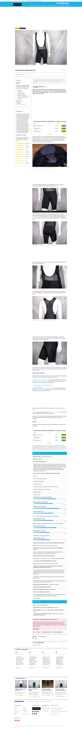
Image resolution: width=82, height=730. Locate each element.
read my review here (40, 389)
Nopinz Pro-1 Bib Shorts (55, 412)
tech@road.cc (58, 709)
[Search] (1, 1)
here (63, 449)
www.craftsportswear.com (21, 104)
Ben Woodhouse (42, 636)
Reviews (15, 710)
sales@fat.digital (63, 711)
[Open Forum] (57, 5)
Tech (15, 714)
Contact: (18, 102)
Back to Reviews (19, 26)
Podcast (24, 710)
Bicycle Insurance (26, 714)
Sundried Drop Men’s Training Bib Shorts (40, 381)
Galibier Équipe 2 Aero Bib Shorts (40, 379)
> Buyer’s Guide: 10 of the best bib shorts (42, 385)
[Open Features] (52, 5)
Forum (24, 707)
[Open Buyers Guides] (46, 5)
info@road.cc (59, 708)
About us (16, 707)
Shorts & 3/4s (22, 28)
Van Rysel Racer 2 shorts (47, 388)
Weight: (18, 100)
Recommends (25, 711)
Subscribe (36, 628)
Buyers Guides (16, 711)
